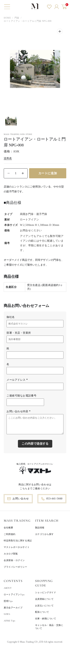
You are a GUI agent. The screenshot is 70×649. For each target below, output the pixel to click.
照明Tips (8, 601)
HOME (7, 18)
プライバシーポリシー (15, 567)
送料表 (8, 158)
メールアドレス (17, 379)
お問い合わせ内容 (19, 411)
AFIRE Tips (9, 620)
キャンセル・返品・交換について (49, 627)
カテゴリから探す (44, 534)
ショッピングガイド (45, 592)
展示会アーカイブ (13, 607)
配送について (42, 612)
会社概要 (8, 527)
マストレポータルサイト (16, 547)
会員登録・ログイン (14, 560)
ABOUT (8, 588)
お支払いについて (44, 605)
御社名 (11, 317)
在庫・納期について (45, 618)
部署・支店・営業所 (19, 332)
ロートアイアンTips (14, 594)
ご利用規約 (9, 534)
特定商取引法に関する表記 (18, 540)
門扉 (17, 18)
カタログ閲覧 (11, 553)
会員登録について (44, 599)
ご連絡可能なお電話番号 (21, 395)
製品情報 (39, 527)
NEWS (7, 614)
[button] (7, 7)
